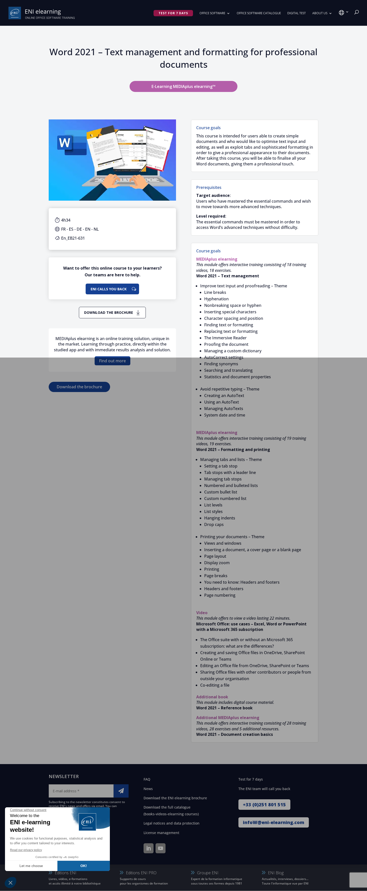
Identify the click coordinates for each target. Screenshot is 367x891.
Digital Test (296, 13)
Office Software (212, 13)
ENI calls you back (109, 289)
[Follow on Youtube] (161, 848)
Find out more (112, 361)
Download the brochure (108, 312)
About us (319, 13)
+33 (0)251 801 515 (264, 805)
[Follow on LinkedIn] (149, 848)
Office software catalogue (259, 13)
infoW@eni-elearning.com (273, 822)
